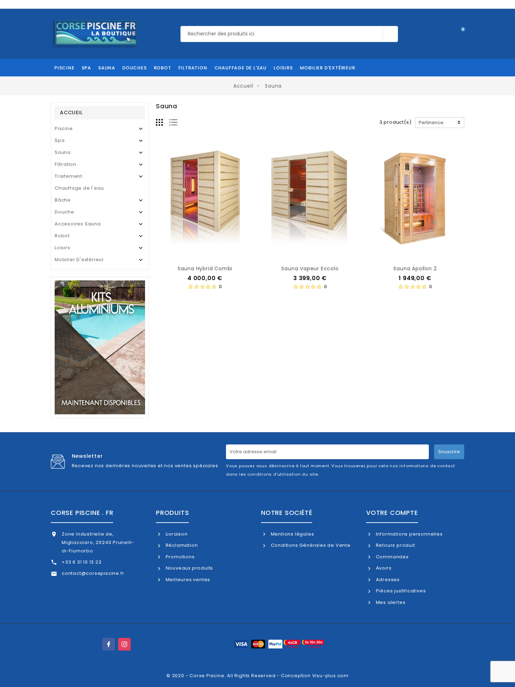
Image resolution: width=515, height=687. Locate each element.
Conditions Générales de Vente (310, 545)
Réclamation (181, 545)
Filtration (65, 164)
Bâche (63, 200)
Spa (59, 140)
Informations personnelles (409, 534)
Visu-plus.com (330, 675)
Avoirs (383, 568)
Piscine (64, 128)
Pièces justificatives (400, 590)
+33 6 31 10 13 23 (82, 562)
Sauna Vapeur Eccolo (309, 268)
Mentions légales (291, 534)
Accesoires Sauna (78, 223)
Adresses (387, 579)
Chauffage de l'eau (79, 188)
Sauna (63, 152)
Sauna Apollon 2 (415, 268)
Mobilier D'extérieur (79, 259)
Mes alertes (390, 602)
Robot (62, 235)
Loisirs (62, 247)
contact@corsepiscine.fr (93, 573)
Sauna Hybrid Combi (205, 268)
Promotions (179, 556)
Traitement (68, 176)
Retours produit (395, 545)
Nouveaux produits (188, 568)
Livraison (176, 534)
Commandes (392, 556)
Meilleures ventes (187, 579)
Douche (64, 212)
